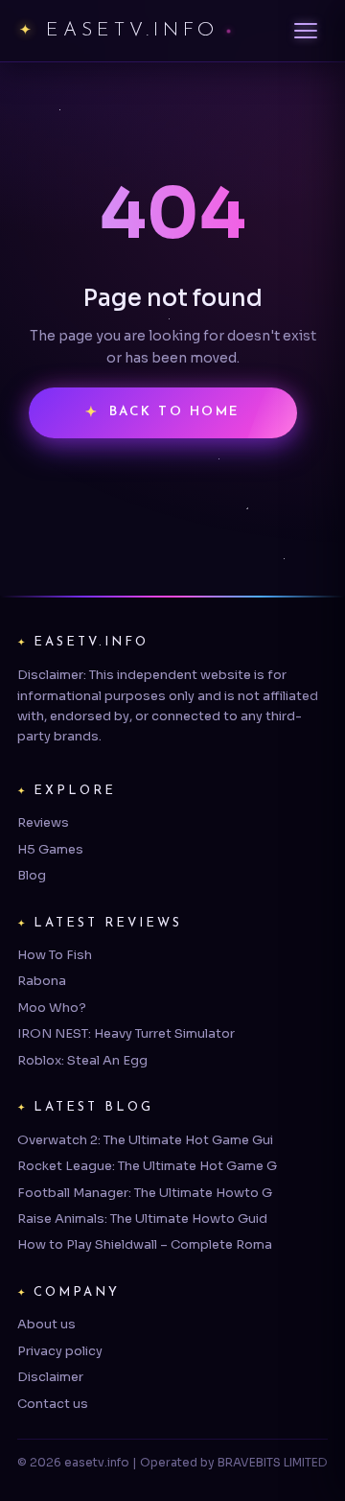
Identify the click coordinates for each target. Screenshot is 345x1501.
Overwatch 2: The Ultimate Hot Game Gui (145, 1140)
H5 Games (50, 849)
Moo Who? (51, 1007)
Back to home (175, 412)
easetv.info (132, 30)
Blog (31, 875)
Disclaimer (50, 1377)
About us (46, 1324)
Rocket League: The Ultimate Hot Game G (147, 1166)
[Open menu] (306, 30)
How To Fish (54, 955)
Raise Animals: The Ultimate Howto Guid (142, 1218)
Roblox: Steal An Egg (82, 1060)
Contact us (52, 1403)
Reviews (43, 822)
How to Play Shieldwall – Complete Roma (144, 1244)
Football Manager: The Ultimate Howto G (144, 1192)
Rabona (41, 981)
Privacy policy (60, 1351)
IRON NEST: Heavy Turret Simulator (126, 1033)
